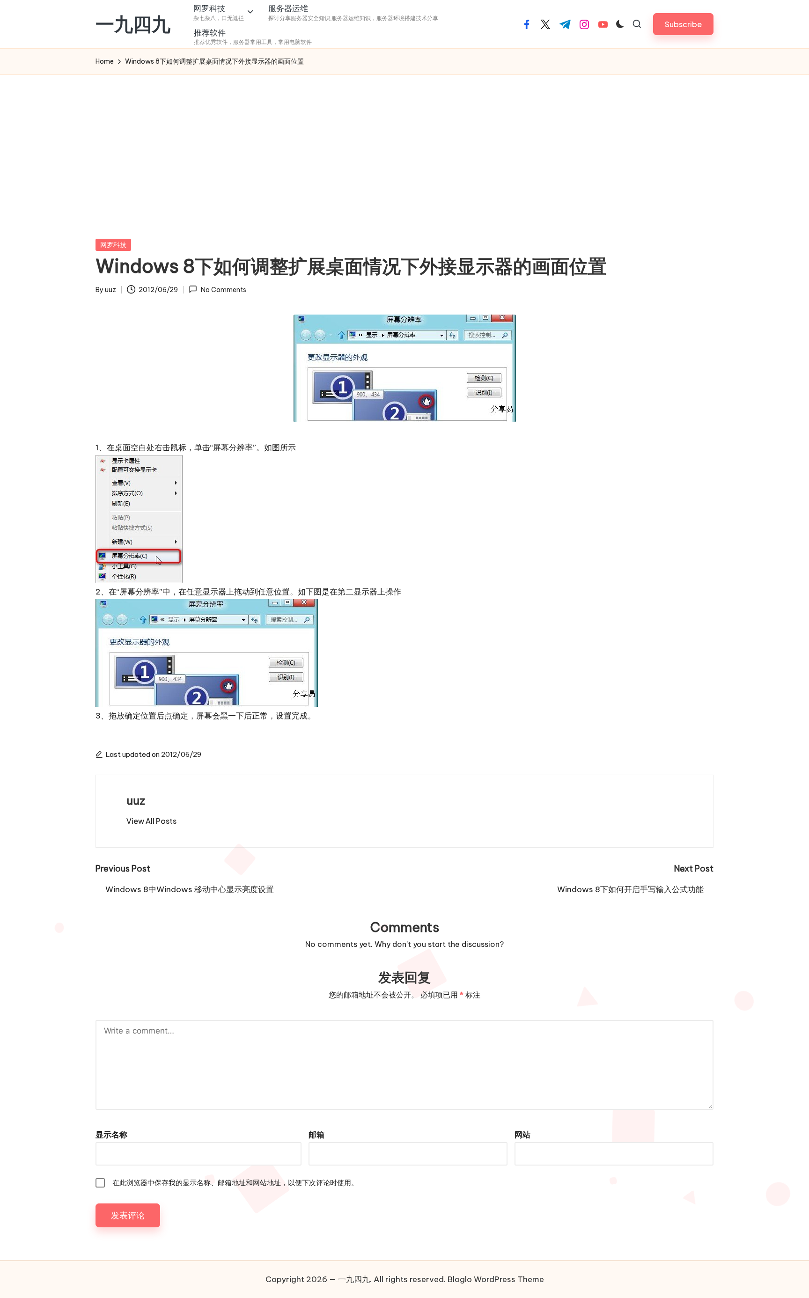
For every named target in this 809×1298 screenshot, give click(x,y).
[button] (683, 24)
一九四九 (133, 24)
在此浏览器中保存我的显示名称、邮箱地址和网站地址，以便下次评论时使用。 (235, 1182)
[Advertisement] (404, 145)
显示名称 (111, 1134)
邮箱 (316, 1134)
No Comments (223, 290)
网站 (522, 1134)
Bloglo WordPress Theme (496, 1279)
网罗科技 (113, 245)
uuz (135, 800)
